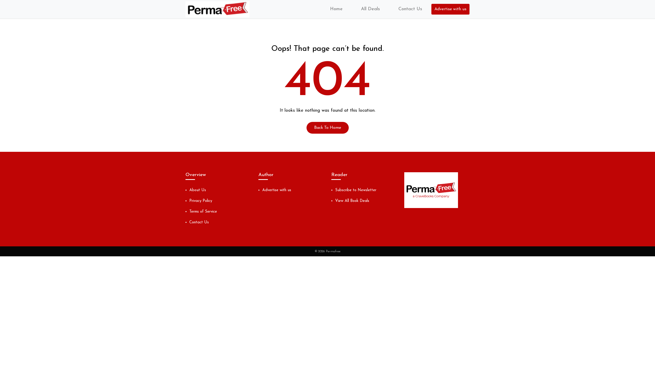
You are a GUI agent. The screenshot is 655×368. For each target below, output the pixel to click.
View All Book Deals (352, 201)
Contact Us (410, 9)
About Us (197, 190)
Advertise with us (450, 9)
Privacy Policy (200, 201)
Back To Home (327, 128)
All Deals (370, 9)
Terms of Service (203, 212)
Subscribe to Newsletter (355, 190)
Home (336, 9)
